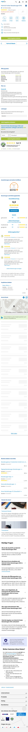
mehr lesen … (7, 243)
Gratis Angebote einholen (14, 38)
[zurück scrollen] (1, 43)
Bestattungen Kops (6, 477)
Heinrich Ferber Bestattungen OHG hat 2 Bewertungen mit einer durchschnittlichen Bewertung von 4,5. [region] (12, 613)
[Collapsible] (25, 549)
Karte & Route (10, 43)
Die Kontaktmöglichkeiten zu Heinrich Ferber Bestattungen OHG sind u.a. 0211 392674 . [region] (12, 569)
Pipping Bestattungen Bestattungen (11, 469)
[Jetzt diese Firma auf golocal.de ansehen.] (12, 217)
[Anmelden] (19, 2)
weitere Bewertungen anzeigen (14, 268)
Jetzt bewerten (14, 210)
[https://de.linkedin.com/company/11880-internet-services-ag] (14, 727)
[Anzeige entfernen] (27, 727)
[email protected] (6, 571)
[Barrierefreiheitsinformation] (23, 2)
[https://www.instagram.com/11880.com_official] (6, 727)
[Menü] (26, 2)
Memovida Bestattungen (7, 484)
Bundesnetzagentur (11, 653)
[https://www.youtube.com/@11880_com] (18, 727)
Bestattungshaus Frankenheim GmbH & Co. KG (13, 462)
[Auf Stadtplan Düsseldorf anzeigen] (26, 297)
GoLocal (13, 237)
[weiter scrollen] (26, 43)
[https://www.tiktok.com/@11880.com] (10, 727)
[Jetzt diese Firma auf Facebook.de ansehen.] (12, 224)
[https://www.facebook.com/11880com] (2, 727)
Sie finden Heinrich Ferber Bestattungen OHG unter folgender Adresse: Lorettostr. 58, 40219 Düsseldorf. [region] (14, 554)
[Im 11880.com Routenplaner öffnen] (24, 297)
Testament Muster (6, 511)
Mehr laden (14, 433)
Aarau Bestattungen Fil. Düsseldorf (10, 491)
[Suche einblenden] (16, 2)
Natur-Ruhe (6, 285)
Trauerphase (4, 530)
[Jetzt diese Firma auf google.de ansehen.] (12, 227)
